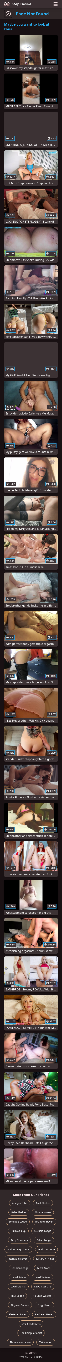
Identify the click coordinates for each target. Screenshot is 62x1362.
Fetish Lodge (44, 1240)
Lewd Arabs (43, 1268)
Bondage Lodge (18, 1221)
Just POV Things (45, 1258)
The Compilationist (31, 1333)
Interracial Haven (18, 1258)
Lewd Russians (42, 1286)
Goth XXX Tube (46, 1249)
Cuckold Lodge (42, 1230)
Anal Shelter (43, 1203)
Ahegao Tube (19, 1203)
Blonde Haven (43, 1212)
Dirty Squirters (19, 1240)
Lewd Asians (19, 1277)
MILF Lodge (17, 1295)
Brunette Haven (44, 1221)
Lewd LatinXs (18, 1286)
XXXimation (45, 1342)
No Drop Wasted (42, 1295)
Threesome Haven (20, 1342)
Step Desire (21, 4)
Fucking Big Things (18, 1249)
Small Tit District (31, 1323)
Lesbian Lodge (20, 1268)
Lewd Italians (42, 1277)
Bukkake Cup (18, 1230)
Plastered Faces (18, 1314)
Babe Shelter (18, 1212)
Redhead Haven (44, 1314)
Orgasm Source (20, 1305)
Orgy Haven (44, 1305)
